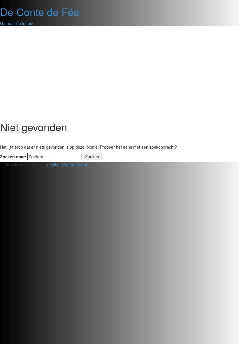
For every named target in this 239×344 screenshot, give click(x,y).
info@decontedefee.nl (66, 165)
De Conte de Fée (39, 11)
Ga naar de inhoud (17, 23)
